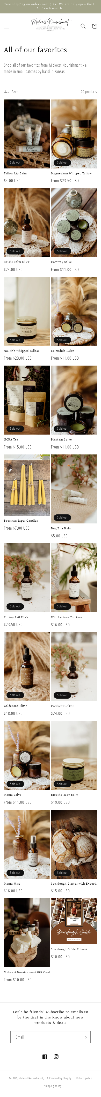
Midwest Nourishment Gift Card (27, 973)
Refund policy (84, 1078)
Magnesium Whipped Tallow (71, 174)
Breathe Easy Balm (64, 795)
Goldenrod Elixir (15, 706)
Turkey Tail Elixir (16, 618)
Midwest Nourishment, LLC (34, 1078)
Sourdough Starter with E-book (73, 884)
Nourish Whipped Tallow (21, 351)
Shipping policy (53, 1086)
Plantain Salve (61, 440)
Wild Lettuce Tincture (66, 618)
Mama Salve (12, 795)
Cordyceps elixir (62, 707)
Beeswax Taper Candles (21, 521)
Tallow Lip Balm (15, 174)
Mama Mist (12, 884)
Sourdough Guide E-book (69, 950)
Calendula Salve (62, 351)
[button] (6, 26)
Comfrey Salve (61, 262)
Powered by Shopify (60, 1078)
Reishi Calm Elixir (17, 262)
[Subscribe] (84, 1037)
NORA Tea (11, 440)
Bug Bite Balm (61, 529)
